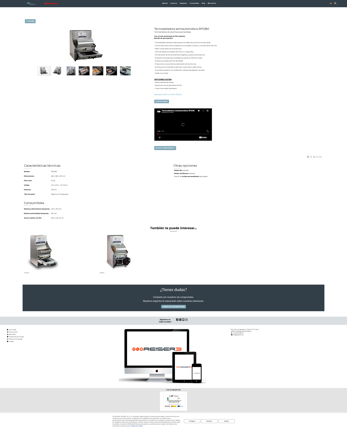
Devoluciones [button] (12, 332)
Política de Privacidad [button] (15, 339)
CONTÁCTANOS (162, 101)
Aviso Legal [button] (12, 329)
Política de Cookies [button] (137, 426)
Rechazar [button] (209, 421)
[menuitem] (165, 3)
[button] (39, 3)
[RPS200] (42, 252)
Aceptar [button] (226, 421)
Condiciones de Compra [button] (16, 337)
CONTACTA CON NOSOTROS (174, 307)
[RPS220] (118, 252)
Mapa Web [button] (12, 334)
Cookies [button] (11, 341)
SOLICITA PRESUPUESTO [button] (165, 148)
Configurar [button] (192, 421)
